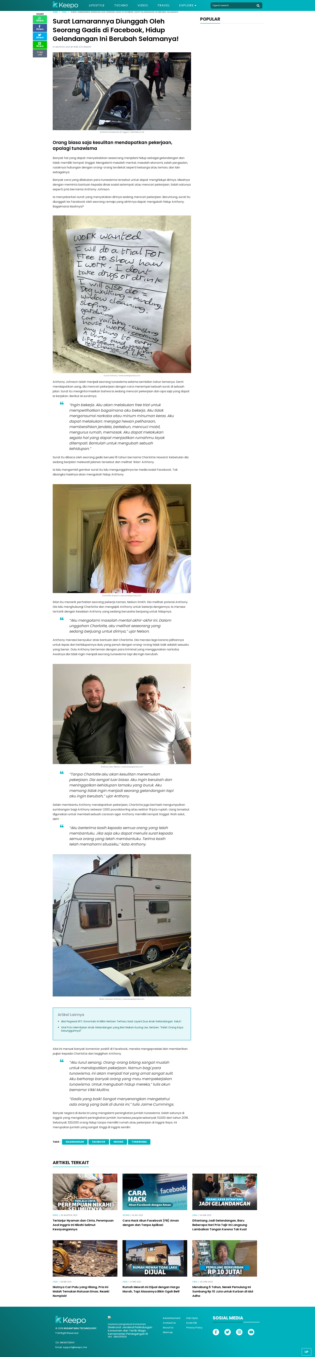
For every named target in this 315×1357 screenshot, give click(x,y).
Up (306, 1352)
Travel (164, 5)
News (55, 1215)
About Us (168, 1327)
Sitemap (168, 1332)
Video (143, 5)
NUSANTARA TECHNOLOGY (80, 1328)
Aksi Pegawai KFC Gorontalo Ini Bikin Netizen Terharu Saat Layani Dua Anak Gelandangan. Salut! (121, 1021)
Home (55, 12)
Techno (121, 5)
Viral (64, 12)
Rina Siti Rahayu (82, 47)
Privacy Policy (194, 1327)
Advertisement (171, 1318)
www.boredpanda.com (133, 999)
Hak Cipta (192, 1318)
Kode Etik (191, 1323)
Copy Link (40, 52)
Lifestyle (97, 5)
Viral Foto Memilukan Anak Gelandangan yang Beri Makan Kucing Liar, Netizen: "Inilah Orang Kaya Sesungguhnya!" (122, 1029)
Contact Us (169, 1323)
